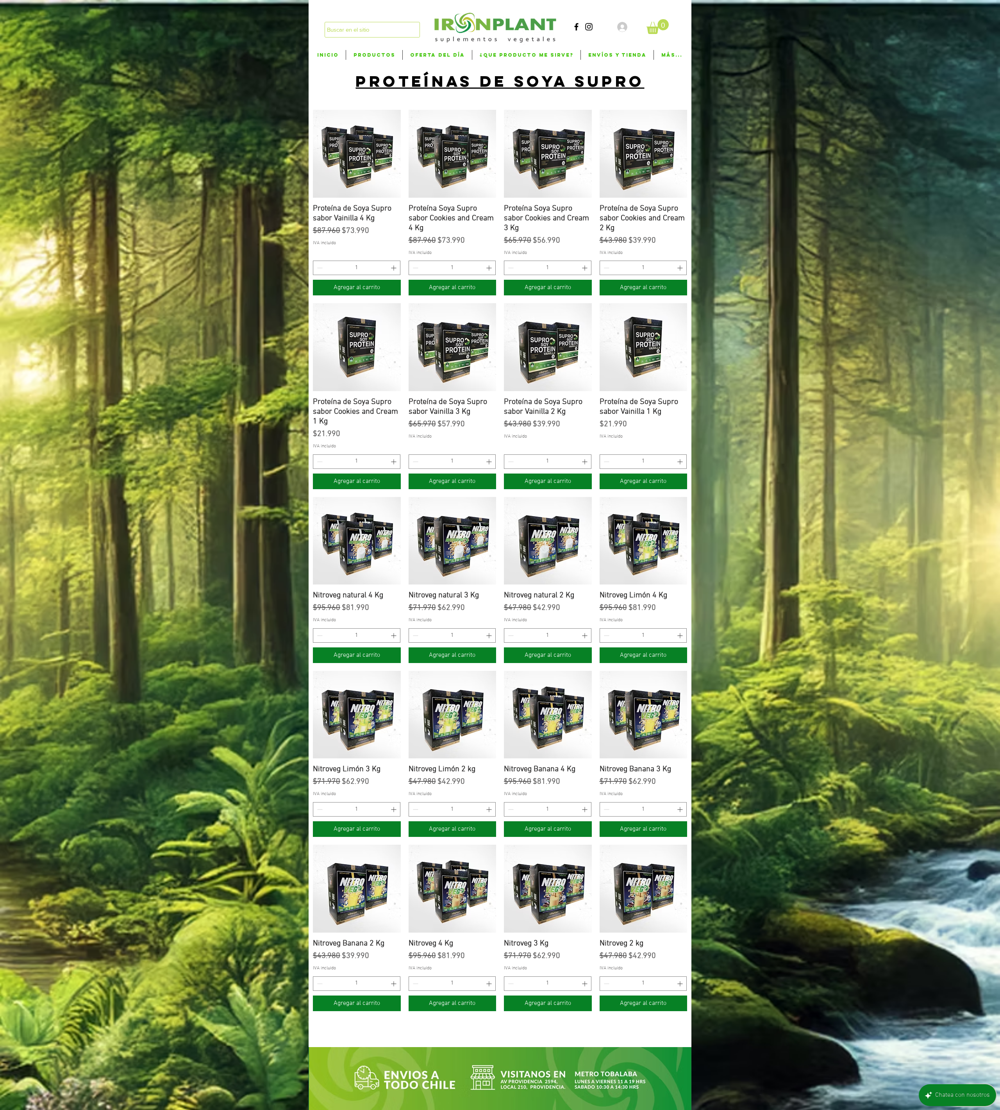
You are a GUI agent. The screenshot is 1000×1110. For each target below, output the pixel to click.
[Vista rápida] (357, 154)
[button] (657, 26)
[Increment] (394, 268)
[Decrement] (319, 268)
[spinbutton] (356, 268)
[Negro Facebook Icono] (576, 27)
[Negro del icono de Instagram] (589, 27)
